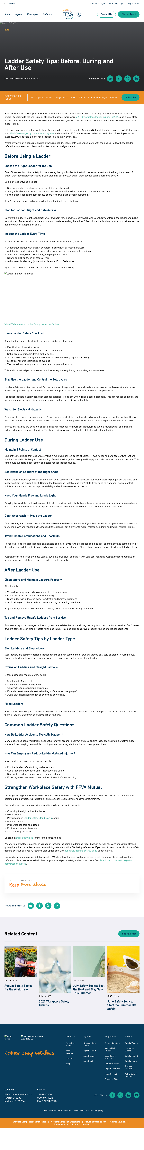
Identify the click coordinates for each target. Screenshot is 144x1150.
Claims (49, 97)
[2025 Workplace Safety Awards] (55, 969)
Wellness (114, 97)
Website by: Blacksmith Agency (88, 1110)
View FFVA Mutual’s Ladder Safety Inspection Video (31, 324)
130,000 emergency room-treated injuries (32, 133)
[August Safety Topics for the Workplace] (20, 961)
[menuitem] (9, 14)
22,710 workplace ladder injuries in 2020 (97, 117)
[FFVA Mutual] (72, 14)
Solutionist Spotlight (97, 97)
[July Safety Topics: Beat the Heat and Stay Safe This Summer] (89, 961)
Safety (82, 97)
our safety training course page (81, 850)
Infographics (62, 97)
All (31, 97)
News (73, 97)
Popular (39, 97)
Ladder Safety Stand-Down (37, 818)
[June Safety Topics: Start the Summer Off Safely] (123, 969)
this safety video (24, 837)
